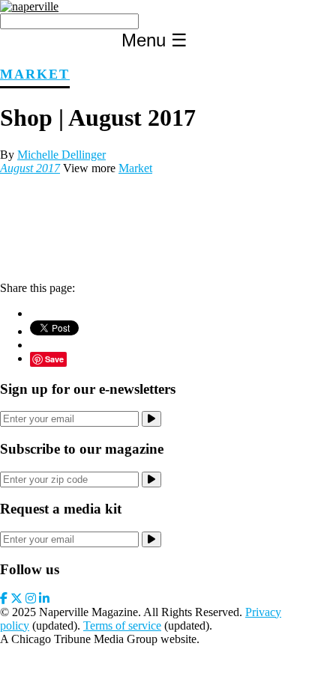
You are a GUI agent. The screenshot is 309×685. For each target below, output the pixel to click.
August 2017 (30, 168)
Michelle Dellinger (61, 154)
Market (35, 74)
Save (54, 359)
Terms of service (122, 625)
